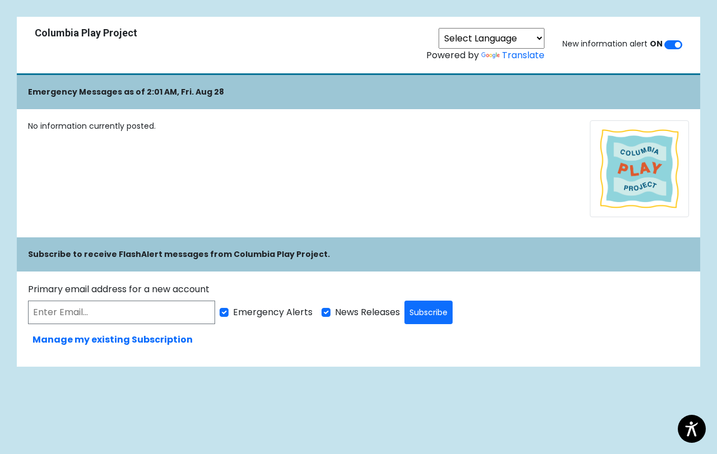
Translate (523, 55)
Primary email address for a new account (118, 289)
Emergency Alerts (273, 312)
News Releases (367, 312)
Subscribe (428, 312)
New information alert (612, 43)
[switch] (673, 44)
